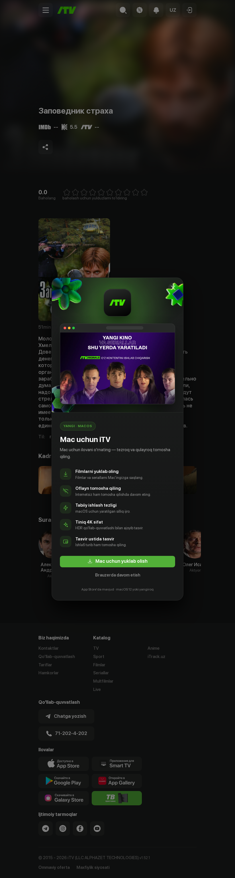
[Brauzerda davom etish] (173, 288)
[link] (117, 561)
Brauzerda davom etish (117, 575)
